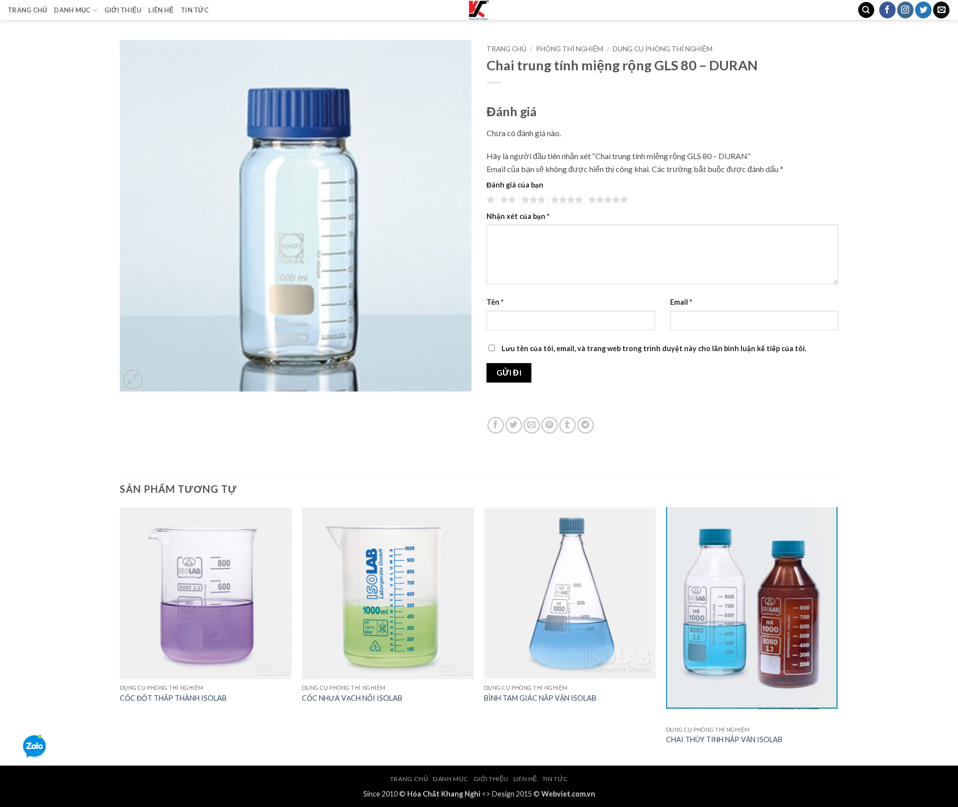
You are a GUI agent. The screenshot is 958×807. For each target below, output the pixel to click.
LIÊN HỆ (161, 10)
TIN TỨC (195, 10)
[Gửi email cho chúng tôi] (941, 9)
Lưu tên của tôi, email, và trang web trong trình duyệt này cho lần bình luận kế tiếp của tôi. (653, 348)
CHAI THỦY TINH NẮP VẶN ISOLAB (724, 739)
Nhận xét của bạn (517, 216)
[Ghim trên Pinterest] (549, 425)
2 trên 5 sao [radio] (506, 200)
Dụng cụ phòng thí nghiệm (663, 49)
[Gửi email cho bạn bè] (531, 425)
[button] (133, 379)
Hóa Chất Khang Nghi (443, 794)
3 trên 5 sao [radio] (531, 200)
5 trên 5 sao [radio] (606, 200)
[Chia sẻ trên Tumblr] (567, 425)
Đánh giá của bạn (514, 185)
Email (681, 302)
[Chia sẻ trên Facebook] (495, 425)
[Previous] (120, 635)
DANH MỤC (72, 10)
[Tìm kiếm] (866, 10)
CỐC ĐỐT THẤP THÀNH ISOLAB (173, 698)
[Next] (837, 635)
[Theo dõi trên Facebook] (887, 9)
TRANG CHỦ (27, 10)
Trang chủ (506, 49)
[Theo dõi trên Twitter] (923, 9)
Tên (494, 302)
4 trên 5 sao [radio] (565, 200)
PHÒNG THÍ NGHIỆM (569, 49)
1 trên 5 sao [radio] (489, 200)
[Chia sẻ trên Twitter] (513, 425)
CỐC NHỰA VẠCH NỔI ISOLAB (352, 698)
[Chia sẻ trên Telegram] (585, 425)
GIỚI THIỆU (123, 10)
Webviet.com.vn (568, 794)
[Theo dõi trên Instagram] (905, 9)
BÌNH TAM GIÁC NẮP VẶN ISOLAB (540, 698)
